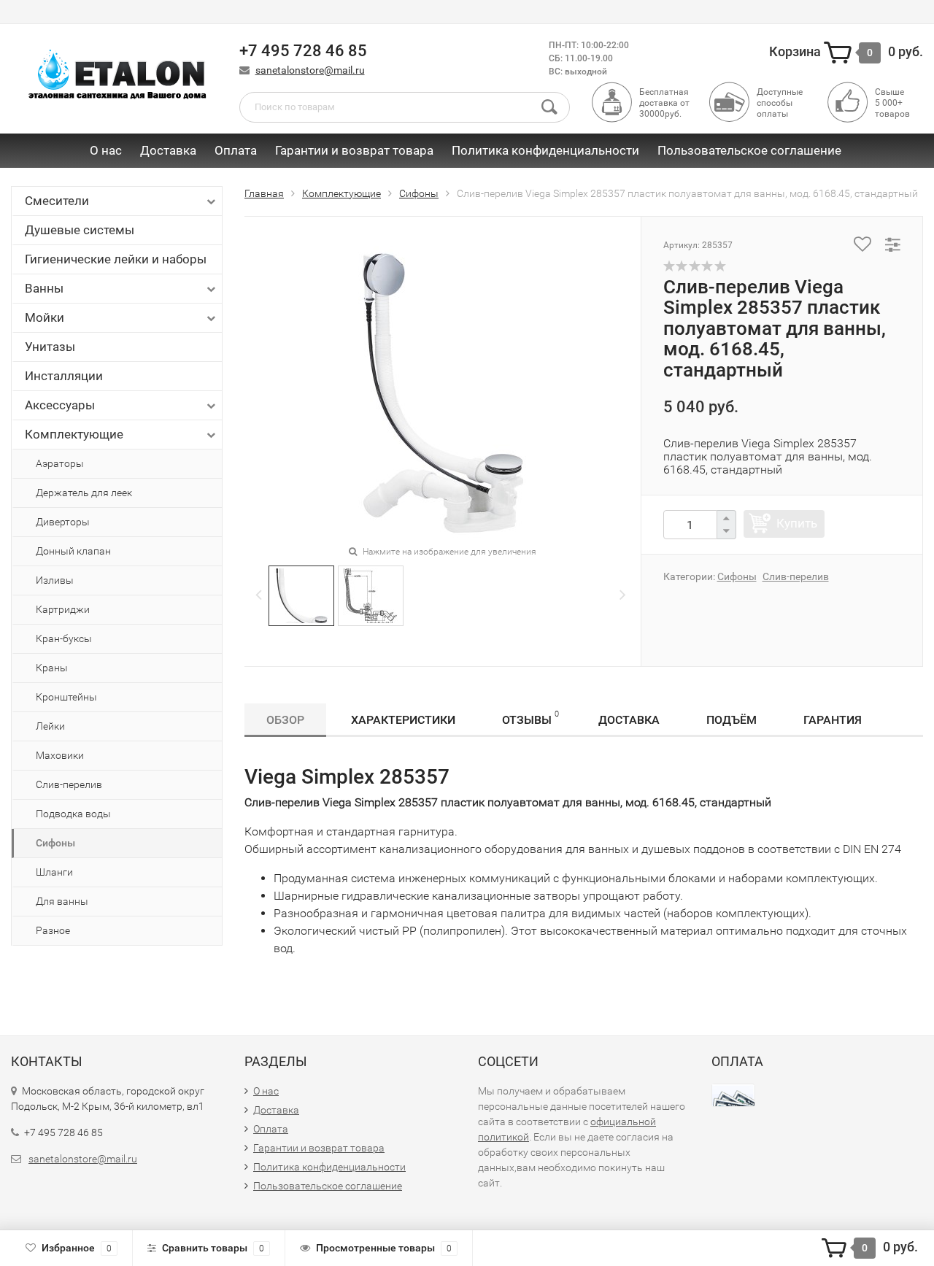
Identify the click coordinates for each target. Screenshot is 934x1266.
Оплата (236, 150)
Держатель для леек (84, 492)
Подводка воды (73, 813)
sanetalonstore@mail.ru (310, 70)
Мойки (44, 317)
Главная (264, 193)
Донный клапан (73, 551)
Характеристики (403, 720)
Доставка (168, 150)
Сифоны (55, 843)
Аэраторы (60, 463)
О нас (106, 150)
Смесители (57, 200)
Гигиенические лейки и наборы (116, 259)
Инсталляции (64, 375)
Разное (53, 930)
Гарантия (832, 720)
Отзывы (530, 718)
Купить (796, 523)
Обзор (285, 720)
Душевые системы (79, 230)
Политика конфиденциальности (545, 150)
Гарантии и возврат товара (354, 150)
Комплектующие (74, 434)
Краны (52, 667)
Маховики (60, 755)
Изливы (55, 580)
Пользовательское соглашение (749, 150)
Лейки (50, 726)
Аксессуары (60, 405)
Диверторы (63, 522)
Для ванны (62, 901)
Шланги (54, 872)
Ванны (44, 288)
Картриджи (63, 609)
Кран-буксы (64, 638)
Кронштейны (66, 697)
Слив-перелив (69, 784)
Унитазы (50, 346)
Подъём (731, 720)
